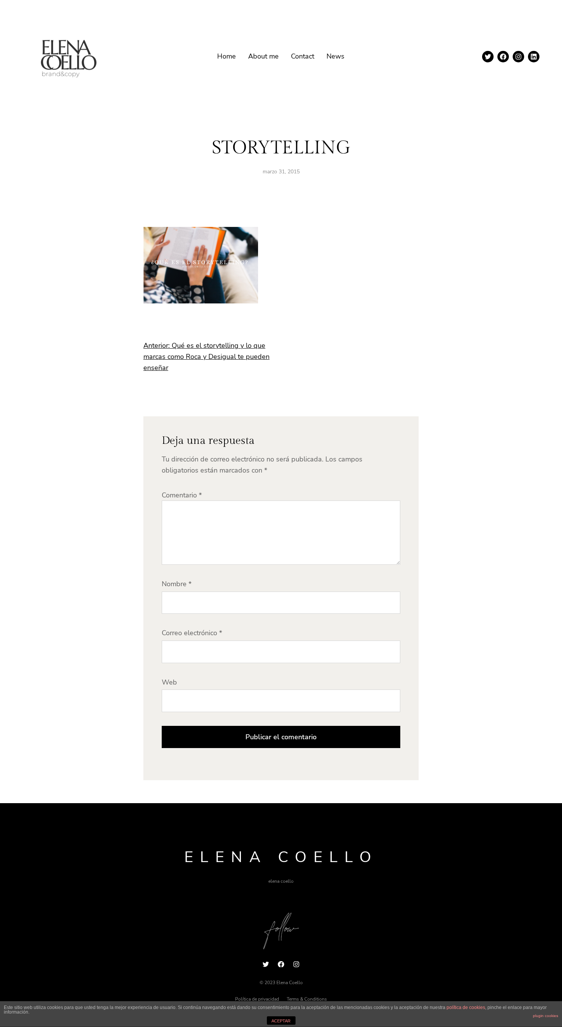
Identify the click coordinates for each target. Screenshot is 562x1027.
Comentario (182, 495)
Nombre (177, 583)
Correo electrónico (192, 632)
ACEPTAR (281, 1021)
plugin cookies (545, 1016)
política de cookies (466, 1007)
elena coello (281, 857)
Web (169, 682)
